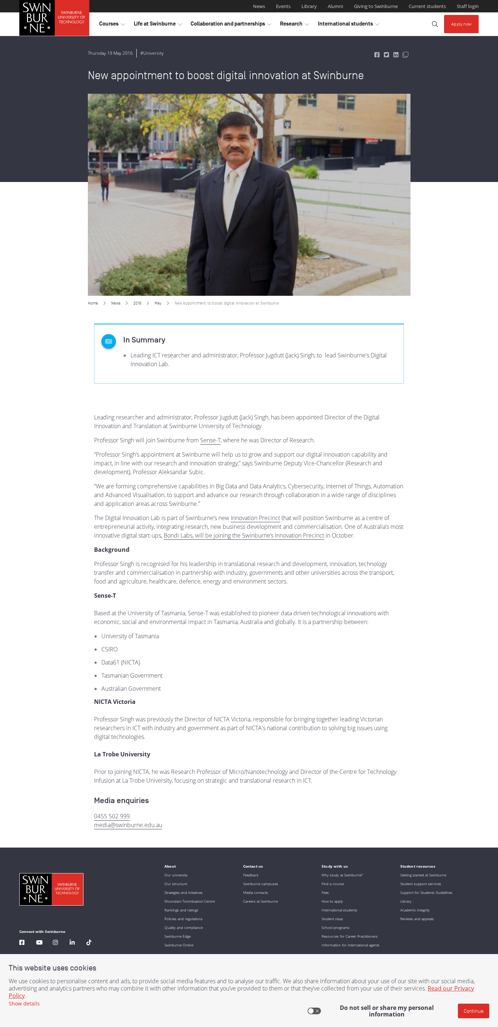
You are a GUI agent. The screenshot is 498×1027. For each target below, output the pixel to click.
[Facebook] (21, 943)
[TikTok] (89, 943)
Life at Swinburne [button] (158, 25)
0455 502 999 (112, 816)
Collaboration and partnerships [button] (231, 25)
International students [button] (348, 25)
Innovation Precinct (255, 518)
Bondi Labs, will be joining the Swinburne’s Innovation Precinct (244, 535)
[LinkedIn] (72, 943)
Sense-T (210, 440)
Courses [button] (112, 25)
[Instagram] (55, 943)
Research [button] (294, 25)
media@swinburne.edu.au (128, 825)
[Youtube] (39, 943)
